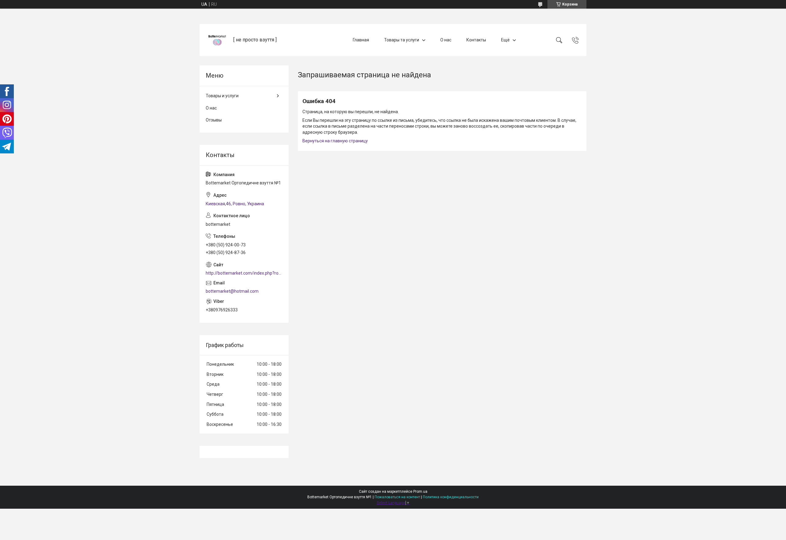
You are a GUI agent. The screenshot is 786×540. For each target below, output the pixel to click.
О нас (445, 39)
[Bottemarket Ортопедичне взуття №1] (217, 40)
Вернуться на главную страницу (335, 140)
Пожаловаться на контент (397, 497)
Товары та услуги (401, 39)
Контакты (476, 39)
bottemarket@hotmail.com (232, 291)
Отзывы (214, 120)
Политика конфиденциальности (451, 497)
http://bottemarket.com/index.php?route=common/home (244, 273)
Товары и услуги (222, 95)
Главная (361, 39)
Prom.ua (420, 491)
